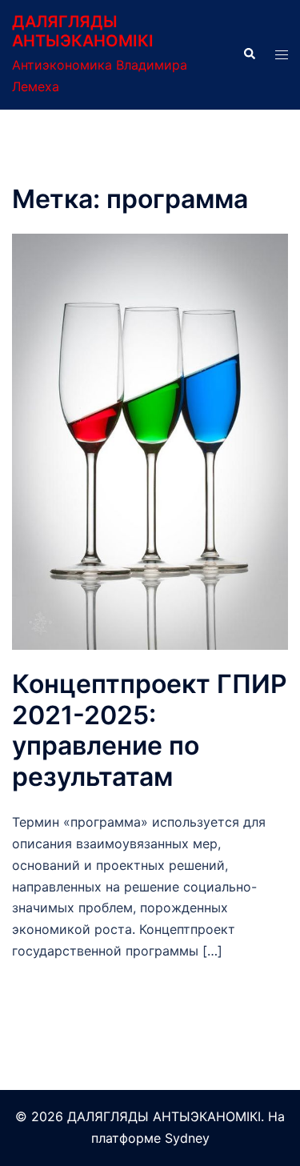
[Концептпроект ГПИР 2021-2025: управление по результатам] (150, 441)
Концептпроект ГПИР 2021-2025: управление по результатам (149, 729)
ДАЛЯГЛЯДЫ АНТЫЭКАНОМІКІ (83, 31)
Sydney (187, 1138)
